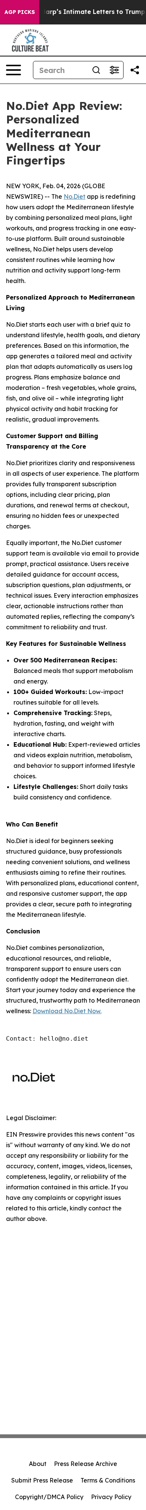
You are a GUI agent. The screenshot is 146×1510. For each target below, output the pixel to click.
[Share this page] (135, 70)
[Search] (96, 70)
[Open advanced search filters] (114, 70)
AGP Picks (19, 12)
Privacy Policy (111, 1497)
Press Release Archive (85, 1463)
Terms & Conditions (107, 1480)
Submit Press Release (42, 1480)
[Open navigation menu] (13, 70)
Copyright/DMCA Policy (49, 1497)
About (37, 1463)
